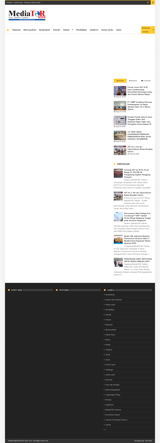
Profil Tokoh (110, 365)
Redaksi (10, 2)
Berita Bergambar (113, 390)
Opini (118, 30)
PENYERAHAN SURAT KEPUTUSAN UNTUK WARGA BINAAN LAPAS (138, 260)
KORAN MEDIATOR (15, 441)
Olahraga (109, 370)
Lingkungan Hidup (113, 395)
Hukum (66, 30)
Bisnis (108, 340)
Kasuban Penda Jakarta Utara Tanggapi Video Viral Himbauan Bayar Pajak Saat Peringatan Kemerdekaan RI (140, 120)
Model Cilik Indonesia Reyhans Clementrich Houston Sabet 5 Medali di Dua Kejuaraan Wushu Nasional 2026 (137, 239)
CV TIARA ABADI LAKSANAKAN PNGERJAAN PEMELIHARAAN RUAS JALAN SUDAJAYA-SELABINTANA (139, 135)
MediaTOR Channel (113, 410)
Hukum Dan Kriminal (114, 300)
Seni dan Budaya (112, 385)
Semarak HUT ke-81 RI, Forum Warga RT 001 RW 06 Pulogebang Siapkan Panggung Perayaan (137, 173)
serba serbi (110, 375)
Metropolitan (30, 30)
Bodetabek (44, 30)
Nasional (16, 30)
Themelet (148, 441)
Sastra (108, 425)
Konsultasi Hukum (113, 415)
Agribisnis (110, 405)
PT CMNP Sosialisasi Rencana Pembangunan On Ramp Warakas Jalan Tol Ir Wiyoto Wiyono (140, 105)
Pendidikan (81, 30)
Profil (108, 355)
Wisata (108, 400)
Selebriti (94, 30)
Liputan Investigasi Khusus (116, 420)
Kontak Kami (18, 2)
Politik (108, 345)
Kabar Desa (110, 335)
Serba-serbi (107, 30)
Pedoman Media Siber (32, 2)
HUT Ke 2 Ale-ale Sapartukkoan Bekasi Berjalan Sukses (140, 149)
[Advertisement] (133, 55)
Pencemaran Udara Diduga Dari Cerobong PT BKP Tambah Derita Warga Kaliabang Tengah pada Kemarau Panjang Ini (137, 217)
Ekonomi (109, 380)
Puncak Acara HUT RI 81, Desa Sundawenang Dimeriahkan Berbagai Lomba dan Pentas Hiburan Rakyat (140, 91)
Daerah (56, 30)
